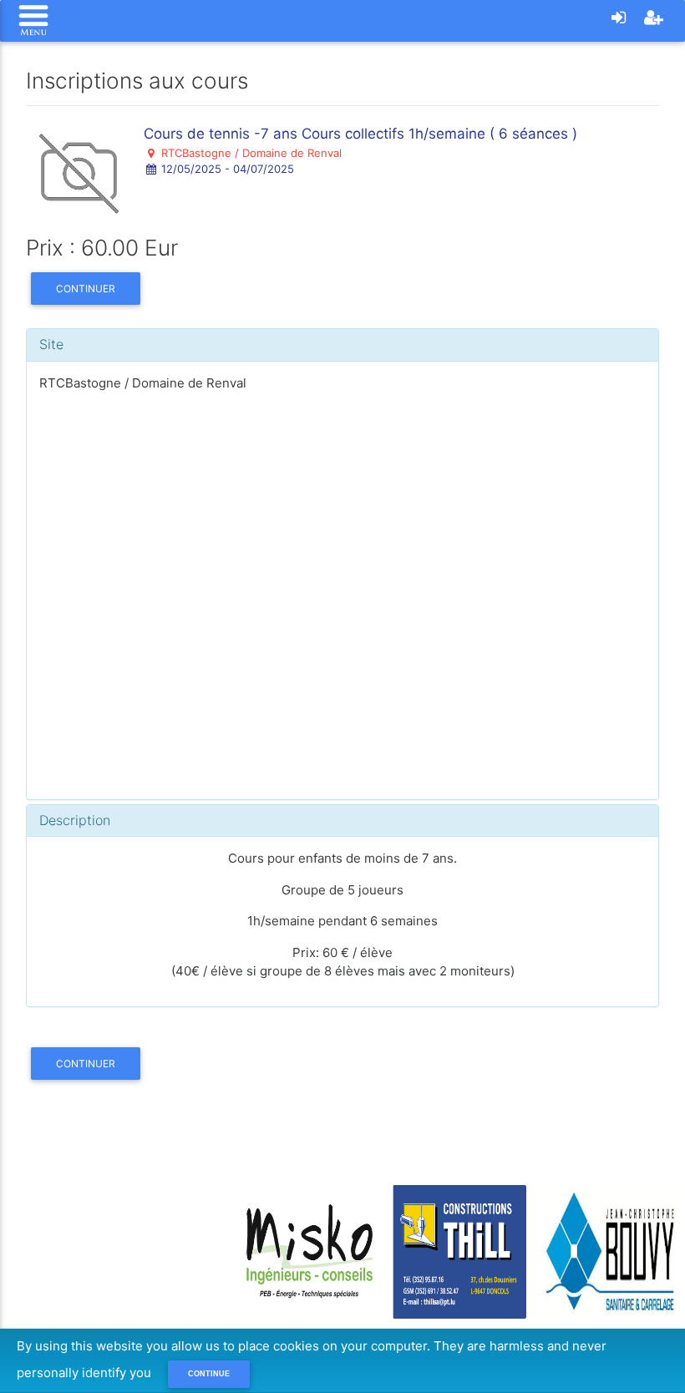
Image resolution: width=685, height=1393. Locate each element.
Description (74, 820)
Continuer (85, 288)
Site (51, 344)
